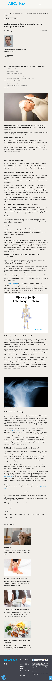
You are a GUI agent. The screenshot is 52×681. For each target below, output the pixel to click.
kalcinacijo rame (8, 476)
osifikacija (44, 514)
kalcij (25, 514)
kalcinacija (31, 514)
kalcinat (38, 514)
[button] (50, 678)
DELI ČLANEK (6, 30)
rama (5, 517)
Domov (6, 13)
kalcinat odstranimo (17, 430)
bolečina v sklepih (8, 514)
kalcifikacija (18, 514)
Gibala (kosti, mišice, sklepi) (16, 13)
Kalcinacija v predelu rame (11, 283)
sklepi (10, 517)
